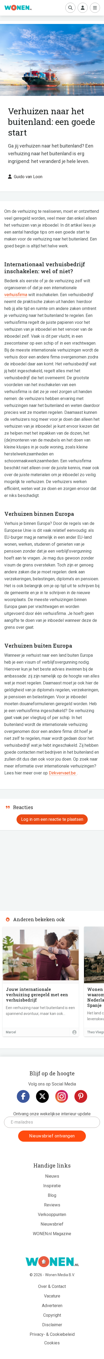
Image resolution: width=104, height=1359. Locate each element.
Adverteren (52, 1305)
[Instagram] (61, 1096)
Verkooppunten (52, 1214)
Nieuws (52, 1176)
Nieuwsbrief (52, 1224)
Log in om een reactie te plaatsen (52, 819)
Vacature (52, 1296)
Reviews (52, 1204)
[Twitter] (42, 1096)
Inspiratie (52, 1185)
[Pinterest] (80, 1096)
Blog (52, 1195)
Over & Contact (52, 1286)
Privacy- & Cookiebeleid (52, 1334)
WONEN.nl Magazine (52, 1233)
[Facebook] (23, 1096)
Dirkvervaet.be (63, 773)
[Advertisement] (40, 868)
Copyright (52, 1315)
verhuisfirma (15, 294)
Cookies (52, 1342)
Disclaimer (52, 1324)
